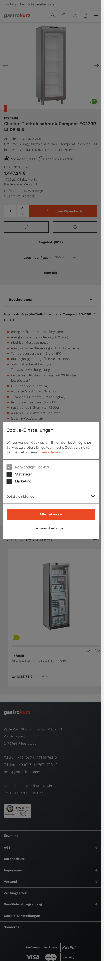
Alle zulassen (51, 514)
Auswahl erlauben (50, 528)
